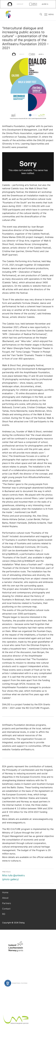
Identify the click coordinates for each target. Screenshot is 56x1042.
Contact (6, 908)
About (5, 897)
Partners (6, 903)
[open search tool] (41, 14)
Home (5, 892)
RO (3, 914)
